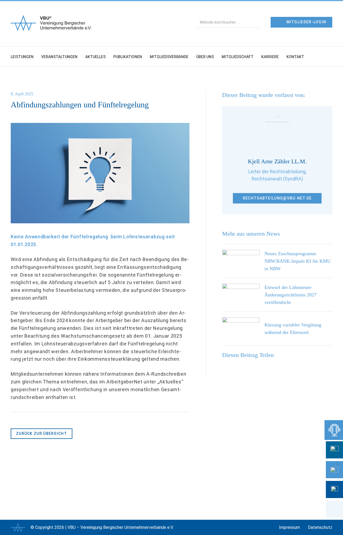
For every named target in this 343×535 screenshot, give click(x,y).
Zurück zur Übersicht (41, 433)
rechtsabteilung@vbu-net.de (277, 198)
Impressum (289, 527)
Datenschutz (320, 527)
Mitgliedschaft (237, 57)
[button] (334, 509)
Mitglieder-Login (306, 22)
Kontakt (295, 57)
